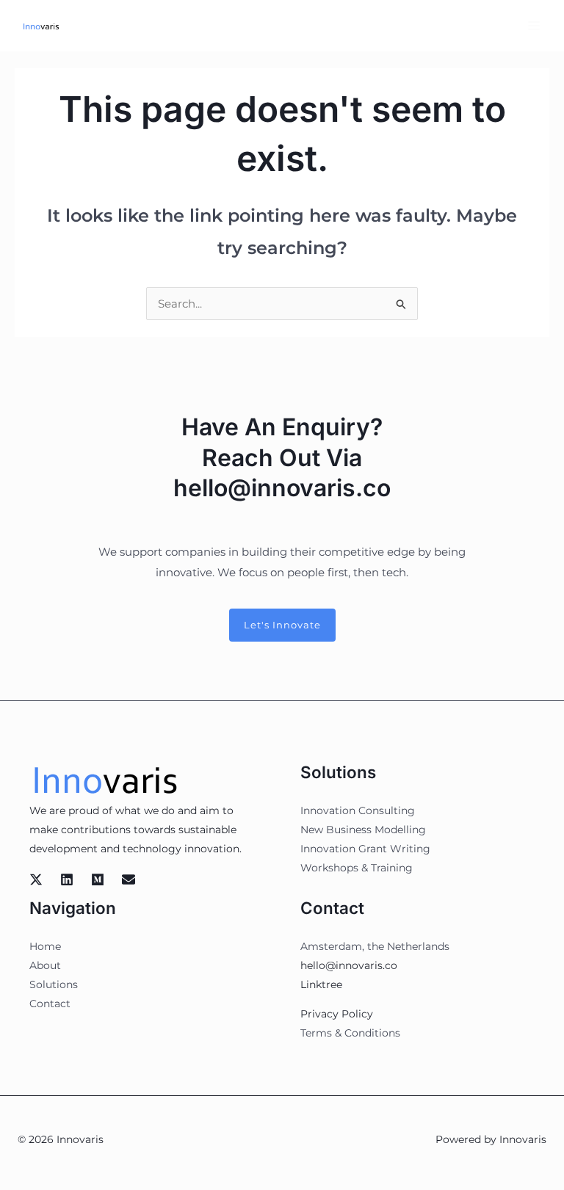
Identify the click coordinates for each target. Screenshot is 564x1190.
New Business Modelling (363, 829)
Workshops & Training (356, 867)
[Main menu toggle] (534, 25)
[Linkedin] (66, 879)
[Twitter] (36, 879)
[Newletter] (128, 879)
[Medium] (97, 879)
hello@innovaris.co (282, 488)
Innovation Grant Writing (365, 848)
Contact (49, 1003)
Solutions (53, 984)
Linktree (321, 984)
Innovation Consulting (357, 810)
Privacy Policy (336, 1013)
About (45, 965)
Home (45, 946)
